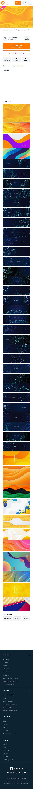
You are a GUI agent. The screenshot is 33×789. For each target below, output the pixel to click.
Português (6, 749)
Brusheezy (6, 658)
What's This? (19, 66)
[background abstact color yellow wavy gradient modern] (16, 112)
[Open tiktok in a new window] (18, 771)
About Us (5, 726)
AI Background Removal (10, 680)
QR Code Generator (8, 684)
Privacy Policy (14, 782)
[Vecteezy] (3, 3)
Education (6, 671)
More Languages (8, 759)
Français (5, 756)
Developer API (7, 674)
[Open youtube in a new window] (24, 771)
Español (5, 746)
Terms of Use (6, 782)
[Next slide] (26, 618)
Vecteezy (5, 661)
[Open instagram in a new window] (10, 771)
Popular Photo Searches (10, 706)
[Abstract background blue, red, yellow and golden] (16, 603)
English (5, 743)
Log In (24, 3)
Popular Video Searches (10, 710)
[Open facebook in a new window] (7, 771)
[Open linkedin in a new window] (13, 771)
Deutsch (5, 752)
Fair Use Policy (23, 782)
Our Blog (5, 730)
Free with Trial (16, 46)
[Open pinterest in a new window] (16, 771)
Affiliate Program (8, 700)
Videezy (5, 665)
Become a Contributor (9, 733)
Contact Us (6, 723)
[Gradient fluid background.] (16, 560)
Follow (27, 39)
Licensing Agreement (9, 694)
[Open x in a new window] (21, 771)
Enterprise (6, 668)
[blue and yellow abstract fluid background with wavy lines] (16, 505)
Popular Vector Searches (10, 703)
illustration (7, 617)
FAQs (4, 720)
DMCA (4, 697)
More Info (6, 69)
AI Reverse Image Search (10, 677)
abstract (17, 617)
